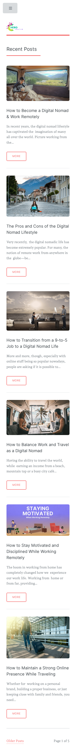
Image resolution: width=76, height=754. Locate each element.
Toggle (10, 9)
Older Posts (15, 741)
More (16, 156)
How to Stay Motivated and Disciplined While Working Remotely (32, 551)
